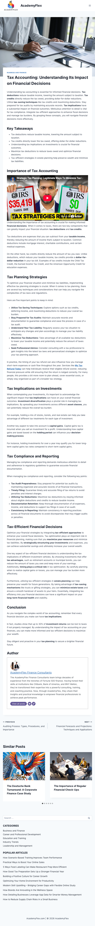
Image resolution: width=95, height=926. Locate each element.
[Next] (87, 776)
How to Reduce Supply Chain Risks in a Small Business (30, 899)
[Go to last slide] (7, 776)
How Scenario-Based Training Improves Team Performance (32, 857)
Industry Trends (11, 842)
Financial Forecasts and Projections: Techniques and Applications (74, 726)
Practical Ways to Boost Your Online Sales (23, 862)
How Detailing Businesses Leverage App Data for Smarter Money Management (42, 894)
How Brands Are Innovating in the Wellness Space (28, 890)
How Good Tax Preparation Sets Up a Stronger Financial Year (33, 871)
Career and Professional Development (22, 834)
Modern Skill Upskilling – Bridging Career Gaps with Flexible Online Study (39, 885)
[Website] (34, 704)
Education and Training (14, 838)
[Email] (29, 704)
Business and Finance (16, 73)
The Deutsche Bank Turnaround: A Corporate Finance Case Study (22, 790)
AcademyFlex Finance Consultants (31, 672)
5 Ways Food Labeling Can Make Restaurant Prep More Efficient (35, 867)
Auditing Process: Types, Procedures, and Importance (24, 726)
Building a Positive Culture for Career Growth (25, 876)
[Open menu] (89, 5)
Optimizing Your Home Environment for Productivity (28, 881)
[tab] (42, 803)
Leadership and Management (17, 846)
